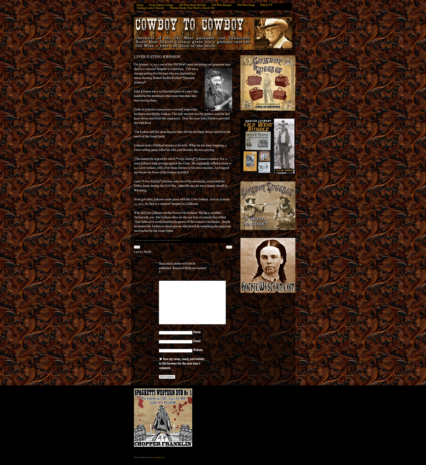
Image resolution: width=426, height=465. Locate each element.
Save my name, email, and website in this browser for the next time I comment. (181, 363)
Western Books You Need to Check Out (192, 8)
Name (197, 332)
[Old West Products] (267, 173)
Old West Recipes (222, 5)
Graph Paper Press (159, 458)
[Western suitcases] (267, 110)
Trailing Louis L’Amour (150, 8)
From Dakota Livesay (161, 5)
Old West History (175, 240)
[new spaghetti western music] (163, 446)
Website (198, 350)
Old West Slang (246, 5)
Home (140, 5)
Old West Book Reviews (192, 5)
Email (197, 341)
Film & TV (266, 5)
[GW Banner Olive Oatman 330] (267, 292)
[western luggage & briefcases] (267, 229)
